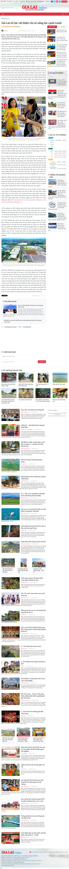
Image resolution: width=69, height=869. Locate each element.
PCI (20, 327)
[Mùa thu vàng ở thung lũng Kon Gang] (10, 465)
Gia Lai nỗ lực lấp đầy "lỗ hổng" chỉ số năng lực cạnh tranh (30, 306)
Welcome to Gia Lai (32, 1)
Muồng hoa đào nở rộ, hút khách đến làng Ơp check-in (33, 611)
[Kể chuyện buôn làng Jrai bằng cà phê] (10, 667)
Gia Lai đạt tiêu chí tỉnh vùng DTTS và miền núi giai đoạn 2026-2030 (32, 800)
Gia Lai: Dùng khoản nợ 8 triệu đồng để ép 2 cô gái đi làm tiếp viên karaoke (61, 47)
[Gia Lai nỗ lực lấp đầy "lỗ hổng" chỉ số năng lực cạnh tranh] (10, 309)
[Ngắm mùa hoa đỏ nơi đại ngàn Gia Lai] (10, 770)
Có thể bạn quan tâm (12, 370)
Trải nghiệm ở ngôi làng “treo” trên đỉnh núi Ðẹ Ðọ (43, 400)
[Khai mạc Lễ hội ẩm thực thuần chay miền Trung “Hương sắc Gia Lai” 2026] (39, 731)
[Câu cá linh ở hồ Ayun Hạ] (26, 393)
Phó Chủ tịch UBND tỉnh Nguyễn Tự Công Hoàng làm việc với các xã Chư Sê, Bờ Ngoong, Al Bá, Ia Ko (57, 94)
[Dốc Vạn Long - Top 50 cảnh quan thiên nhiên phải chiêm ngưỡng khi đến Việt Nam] (10, 699)
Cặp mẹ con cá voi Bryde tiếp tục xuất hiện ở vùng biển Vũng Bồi (33, 510)
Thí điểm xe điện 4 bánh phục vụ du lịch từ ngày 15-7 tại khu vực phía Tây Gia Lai (33, 444)
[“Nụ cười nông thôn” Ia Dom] (43, 378)
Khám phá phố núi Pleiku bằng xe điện (61, 30)
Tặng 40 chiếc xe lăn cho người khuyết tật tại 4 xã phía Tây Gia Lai (57, 83)
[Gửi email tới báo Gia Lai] (60, 2)
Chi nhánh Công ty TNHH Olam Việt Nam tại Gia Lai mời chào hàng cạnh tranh (57, 206)
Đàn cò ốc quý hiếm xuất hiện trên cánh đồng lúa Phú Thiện (33, 494)
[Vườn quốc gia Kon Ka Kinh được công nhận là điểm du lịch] (10, 583)
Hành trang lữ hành (25, 448)
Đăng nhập (64, 1)
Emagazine (41, 1)
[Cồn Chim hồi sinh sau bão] (10, 651)
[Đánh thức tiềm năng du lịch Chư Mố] (10, 547)
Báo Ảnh (10, 1)
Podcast (23, 1)
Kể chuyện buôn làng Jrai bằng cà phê (33, 663)
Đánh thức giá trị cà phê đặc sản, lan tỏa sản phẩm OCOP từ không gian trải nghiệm (33, 749)
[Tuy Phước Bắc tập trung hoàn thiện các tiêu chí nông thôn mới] (9, 393)
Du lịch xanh (24, 464)
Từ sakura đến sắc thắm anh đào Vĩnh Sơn (23, 570)
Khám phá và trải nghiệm (27, 429)
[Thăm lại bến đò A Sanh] (60, 378)
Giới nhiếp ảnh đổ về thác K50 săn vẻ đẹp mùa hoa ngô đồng (33, 527)
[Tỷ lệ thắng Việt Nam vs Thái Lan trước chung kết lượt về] (51, 39)
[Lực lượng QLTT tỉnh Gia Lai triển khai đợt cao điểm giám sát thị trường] (10, 785)
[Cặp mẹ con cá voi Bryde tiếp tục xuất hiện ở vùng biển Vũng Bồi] (10, 514)
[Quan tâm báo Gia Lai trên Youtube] (57, 2)
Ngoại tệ (50, 148)
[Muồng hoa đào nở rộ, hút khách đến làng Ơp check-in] (10, 615)
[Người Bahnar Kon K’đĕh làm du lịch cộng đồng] (10, 482)
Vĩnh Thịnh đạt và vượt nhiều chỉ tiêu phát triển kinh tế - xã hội (33, 834)
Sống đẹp (23, 715)
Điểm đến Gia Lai (5, 18)
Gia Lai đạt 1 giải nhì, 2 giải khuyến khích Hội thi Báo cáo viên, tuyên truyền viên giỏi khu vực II (57, 124)
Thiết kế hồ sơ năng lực (52, 410)
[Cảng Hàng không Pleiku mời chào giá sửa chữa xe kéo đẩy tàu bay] (52, 182)
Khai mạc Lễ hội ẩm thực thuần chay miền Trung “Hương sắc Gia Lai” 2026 (38, 739)
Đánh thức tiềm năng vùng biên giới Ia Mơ (26, 385)
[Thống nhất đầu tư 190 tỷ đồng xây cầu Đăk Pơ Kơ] (10, 821)
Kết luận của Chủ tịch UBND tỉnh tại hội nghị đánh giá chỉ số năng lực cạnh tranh (23, 321)
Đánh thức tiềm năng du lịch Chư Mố (33, 542)
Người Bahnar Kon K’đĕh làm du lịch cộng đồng (33, 478)
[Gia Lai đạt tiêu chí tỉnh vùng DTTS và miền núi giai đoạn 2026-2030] (10, 804)
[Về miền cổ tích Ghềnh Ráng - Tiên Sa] (39, 562)
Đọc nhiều (52, 27)
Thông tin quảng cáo (57, 176)
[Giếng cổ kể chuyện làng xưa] (60, 393)
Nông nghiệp (24, 753)
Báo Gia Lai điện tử (34, 8)
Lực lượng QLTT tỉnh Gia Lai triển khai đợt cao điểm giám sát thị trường (32, 782)
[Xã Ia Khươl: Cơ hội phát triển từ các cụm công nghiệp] (10, 684)
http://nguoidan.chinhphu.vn (35, 200)
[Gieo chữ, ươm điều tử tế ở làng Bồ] (10, 415)
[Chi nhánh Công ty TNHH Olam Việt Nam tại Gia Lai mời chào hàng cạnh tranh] (52, 204)
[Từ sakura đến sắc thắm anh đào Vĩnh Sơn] (23, 562)
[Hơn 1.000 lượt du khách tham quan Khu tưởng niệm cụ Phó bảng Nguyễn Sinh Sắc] (10, 632)
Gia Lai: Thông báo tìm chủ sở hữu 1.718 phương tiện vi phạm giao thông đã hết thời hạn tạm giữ (57, 194)
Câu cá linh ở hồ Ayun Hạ (25, 399)
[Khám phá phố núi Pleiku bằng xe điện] (51, 32)
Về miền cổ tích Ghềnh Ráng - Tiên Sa (38, 570)
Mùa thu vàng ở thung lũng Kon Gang (31, 461)
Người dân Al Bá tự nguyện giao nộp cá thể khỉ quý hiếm (62, 114)
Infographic (49, 1)
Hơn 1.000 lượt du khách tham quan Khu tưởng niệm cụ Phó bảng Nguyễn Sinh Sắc (33, 629)
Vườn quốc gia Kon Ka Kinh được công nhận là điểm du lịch (32, 579)
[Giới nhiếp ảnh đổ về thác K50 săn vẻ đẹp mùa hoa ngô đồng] (10, 531)
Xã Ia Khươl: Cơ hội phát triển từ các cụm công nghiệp (33, 679)
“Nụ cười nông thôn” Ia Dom (42, 385)
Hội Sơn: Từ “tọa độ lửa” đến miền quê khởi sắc (8, 739)
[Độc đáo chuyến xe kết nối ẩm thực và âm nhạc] (8, 562)
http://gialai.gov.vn (19, 200)
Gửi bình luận (42, 361)
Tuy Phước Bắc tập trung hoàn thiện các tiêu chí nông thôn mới (8, 401)
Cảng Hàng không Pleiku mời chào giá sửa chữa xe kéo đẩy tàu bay (57, 183)
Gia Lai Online (11, 852)
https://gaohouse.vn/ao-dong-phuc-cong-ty (57, 415)
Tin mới (63, 27)
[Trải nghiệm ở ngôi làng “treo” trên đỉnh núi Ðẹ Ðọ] (43, 393)
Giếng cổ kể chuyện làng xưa (59, 400)
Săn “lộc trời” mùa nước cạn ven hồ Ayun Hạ (33, 594)
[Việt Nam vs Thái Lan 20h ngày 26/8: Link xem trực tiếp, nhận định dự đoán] (51, 54)
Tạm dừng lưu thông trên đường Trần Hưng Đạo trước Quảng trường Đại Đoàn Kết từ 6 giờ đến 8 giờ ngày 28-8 (57, 63)
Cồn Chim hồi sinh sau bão (32, 646)
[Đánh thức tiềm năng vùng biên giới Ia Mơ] (26, 378)
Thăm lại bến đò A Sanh (59, 384)
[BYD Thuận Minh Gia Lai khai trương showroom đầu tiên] (52, 225)
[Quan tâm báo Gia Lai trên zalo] (54, 2)
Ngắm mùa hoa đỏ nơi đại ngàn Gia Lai (33, 766)
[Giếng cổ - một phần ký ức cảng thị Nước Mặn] (10, 430)
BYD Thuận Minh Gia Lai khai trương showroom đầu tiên (56, 227)
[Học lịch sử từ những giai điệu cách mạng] (10, 717)
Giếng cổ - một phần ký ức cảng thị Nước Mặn (33, 426)
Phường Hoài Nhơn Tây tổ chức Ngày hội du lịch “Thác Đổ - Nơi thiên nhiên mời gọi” (23, 739)
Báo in (16, 1)
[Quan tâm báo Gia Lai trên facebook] (52, 2)
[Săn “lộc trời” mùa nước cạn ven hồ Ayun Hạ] (10, 598)
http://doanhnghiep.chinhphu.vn (11, 202)
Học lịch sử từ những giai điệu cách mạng (32, 712)
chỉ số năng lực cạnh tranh (10, 327)
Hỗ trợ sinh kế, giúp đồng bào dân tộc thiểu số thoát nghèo (62, 105)
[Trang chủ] (3, 14)
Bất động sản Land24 (59, 413)
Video (4, 1)
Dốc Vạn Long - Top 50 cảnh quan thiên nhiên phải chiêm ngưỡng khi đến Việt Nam (33, 696)
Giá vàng (50, 159)
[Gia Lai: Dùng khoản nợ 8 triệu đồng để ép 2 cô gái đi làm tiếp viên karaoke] (51, 46)
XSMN (65, 413)
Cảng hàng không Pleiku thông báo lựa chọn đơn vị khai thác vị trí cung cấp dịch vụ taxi (57, 216)
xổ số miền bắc (51, 413)
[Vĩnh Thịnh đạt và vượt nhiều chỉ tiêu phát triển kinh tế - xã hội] (10, 838)
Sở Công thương (26, 327)
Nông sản (51, 137)
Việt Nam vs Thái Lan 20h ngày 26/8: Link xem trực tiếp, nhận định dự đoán (61, 55)
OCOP (22, 666)
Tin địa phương (56, 73)
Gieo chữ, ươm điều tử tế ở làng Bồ (32, 410)
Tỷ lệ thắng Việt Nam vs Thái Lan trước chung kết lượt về (61, 40)
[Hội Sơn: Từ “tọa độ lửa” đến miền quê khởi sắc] (8, 731)
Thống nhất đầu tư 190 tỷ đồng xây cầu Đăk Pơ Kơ (32, 817)
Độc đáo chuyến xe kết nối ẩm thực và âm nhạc (8, 570)
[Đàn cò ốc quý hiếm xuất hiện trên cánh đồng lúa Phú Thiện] (10, 499)
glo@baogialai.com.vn (9, 859)
